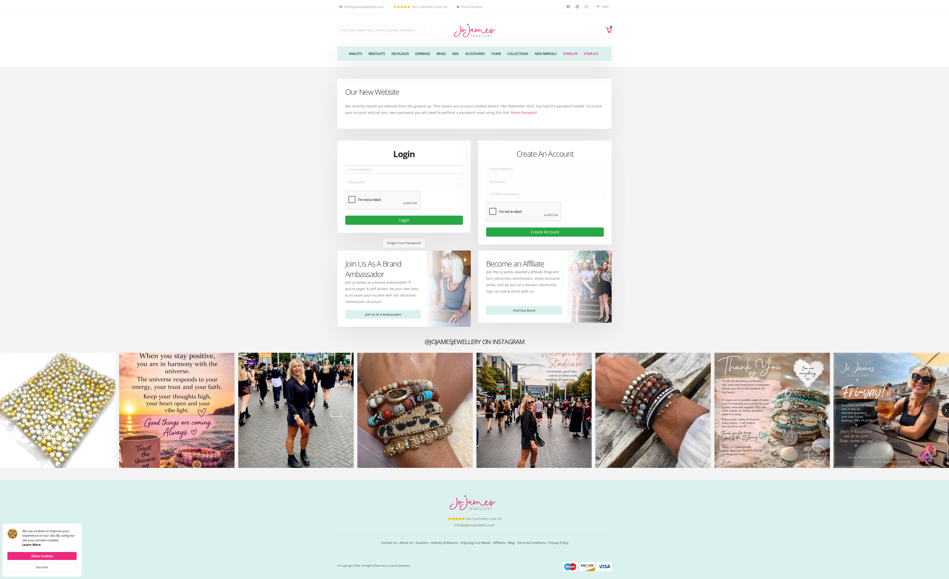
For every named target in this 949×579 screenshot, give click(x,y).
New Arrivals (546, 53)
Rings (441, 53)
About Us (406, 543)
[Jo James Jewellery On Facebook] (568, 7)
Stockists (422, 543)
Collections (517, 53)
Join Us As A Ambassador (383, 314)
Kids (455, 53)
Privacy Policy (558, 543)
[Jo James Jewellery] (474, 29)
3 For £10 (570, 53)
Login (604, 6)
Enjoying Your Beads (476, 543)
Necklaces (400, 53)
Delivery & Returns (444, 543)
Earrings (422, 53)
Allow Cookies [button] (42, 556)
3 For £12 (591, 53)
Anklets (355, 53)
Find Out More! (524, 310)
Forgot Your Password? (404, 243)
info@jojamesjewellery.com (474, 525)
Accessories (475, 53)
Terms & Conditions (531, 543)
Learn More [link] (31, 544)
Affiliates (499, 543)
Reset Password (524, 112)
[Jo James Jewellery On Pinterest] (577, 7)
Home (496, 53)
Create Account (545, 232)
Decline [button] (42, 567)
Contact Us (389, 543)
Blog (511, 543)
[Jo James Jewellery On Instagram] (586, 7)
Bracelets (376, 53)
